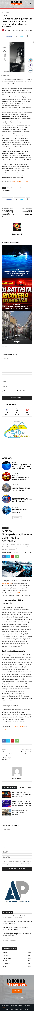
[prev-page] (3, 347)
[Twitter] (17, 998)
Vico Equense (6, 190)
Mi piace (6, 408)
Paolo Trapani (11, 30)
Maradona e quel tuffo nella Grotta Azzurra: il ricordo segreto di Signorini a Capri (17, 273)
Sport (17, 269)
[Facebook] (12, 998)
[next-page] (6, 347)
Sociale (8, 12)
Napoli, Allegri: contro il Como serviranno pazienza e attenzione (22, 510)
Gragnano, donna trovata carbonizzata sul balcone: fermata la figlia (17, 340)
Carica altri (16, 518)
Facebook (19, 181)
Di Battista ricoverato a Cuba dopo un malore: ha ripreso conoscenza (17, 307)
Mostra (16, 188)
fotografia (10, 188)
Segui (17, 408)
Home (3, 12)
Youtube (26, 181)
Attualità (16, 304)
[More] (28, 36)
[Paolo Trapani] (3, 30)
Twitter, (14, 181)
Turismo (22, 188)
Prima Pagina (16, 507)
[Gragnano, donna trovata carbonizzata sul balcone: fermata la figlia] (17, 327)
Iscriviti (27, 408)
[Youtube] (22, 998)
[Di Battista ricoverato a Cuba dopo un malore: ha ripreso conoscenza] (17, 294)
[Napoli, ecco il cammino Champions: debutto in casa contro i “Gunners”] (6, 499)
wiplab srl (4, 1007)
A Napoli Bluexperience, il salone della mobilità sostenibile (25, 212)
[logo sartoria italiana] (17, 430)
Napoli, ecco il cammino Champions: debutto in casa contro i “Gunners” (22, 499)
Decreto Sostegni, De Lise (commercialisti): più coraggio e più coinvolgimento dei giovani (8, 213)
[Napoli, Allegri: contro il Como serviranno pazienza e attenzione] (6, 510)
